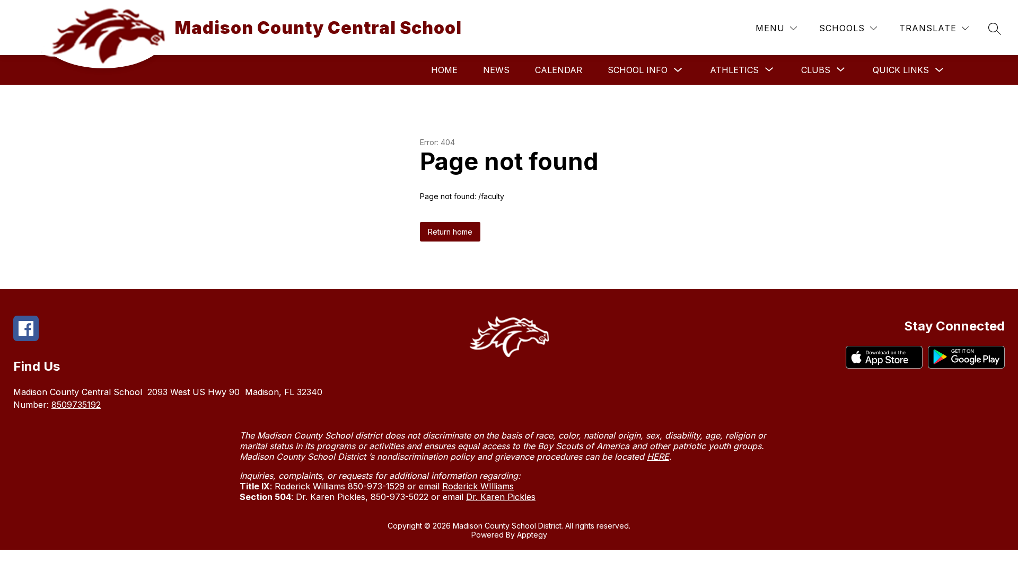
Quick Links (901, 70)
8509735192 (76, 404)
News (496, 70)
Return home (450, 231)
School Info (638, 70)
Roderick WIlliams (478, 486)
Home (444, 70)
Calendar (558, 70)
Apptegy (532, 534)
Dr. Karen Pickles (501, 496)
